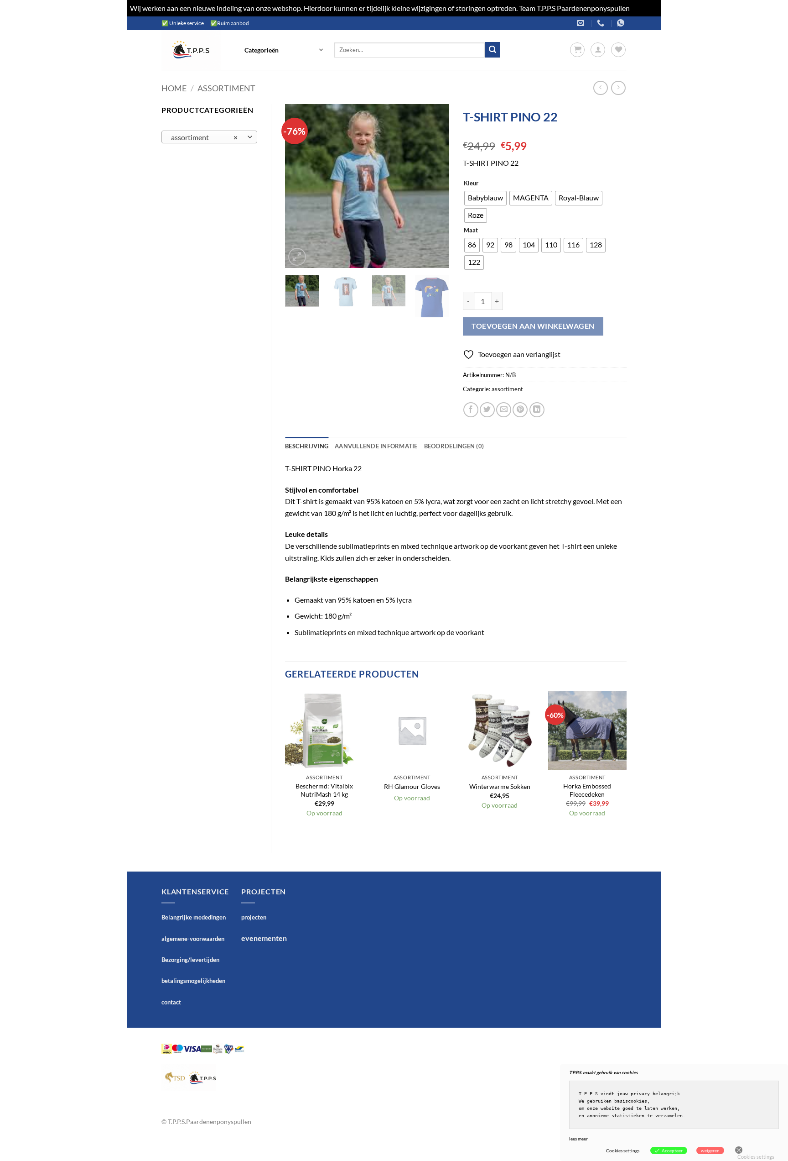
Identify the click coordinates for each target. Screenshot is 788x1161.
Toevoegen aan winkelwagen (533, 326)
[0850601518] (602, 23)
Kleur (471, 183)
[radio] (485, 198)
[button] (284, 49)
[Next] (434, 185)
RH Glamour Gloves (412, 786)
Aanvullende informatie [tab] (376, 446)
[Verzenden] (492, 50)
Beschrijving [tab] (306, 446)
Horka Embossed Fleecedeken (587, 790)
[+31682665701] (622, 23)
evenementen (264, 938)
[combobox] (209, 137)
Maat (471, 230)
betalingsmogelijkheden (193, 980)
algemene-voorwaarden (192, 938)
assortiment (226, 88)
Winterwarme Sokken (499, 786)
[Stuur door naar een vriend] (503, 409)
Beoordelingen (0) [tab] (454, 446)
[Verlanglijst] (618, 49)
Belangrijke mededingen (193, 917)
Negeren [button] (644, 8)
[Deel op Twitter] (487, 409)
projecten (253, 917)
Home (174, 88)
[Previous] (299, 185)
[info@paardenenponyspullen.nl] (581, 23)
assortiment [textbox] (204, 137)
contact (171, 1002)
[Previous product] (618, 88)
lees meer (578, 1138)
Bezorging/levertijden (190, 959)
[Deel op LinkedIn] (536, 409)
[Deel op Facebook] (470, 409)
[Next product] (600, 88)
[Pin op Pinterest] (520, 409)
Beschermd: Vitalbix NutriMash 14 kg (324, 790)
